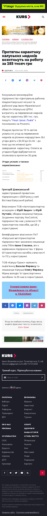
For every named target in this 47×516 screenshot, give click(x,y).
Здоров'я (8, 70)
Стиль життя (31, 436)
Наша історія (31, 432)
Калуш (16, 313)
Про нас (6, 424)
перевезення (28, 313)
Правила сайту (8, 512)
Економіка (30, 397)
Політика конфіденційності (27, 512)
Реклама (6, 428)
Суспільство (9, 436)
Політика (7, 397)
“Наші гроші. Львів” (22, 120)
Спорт (27, 424)
